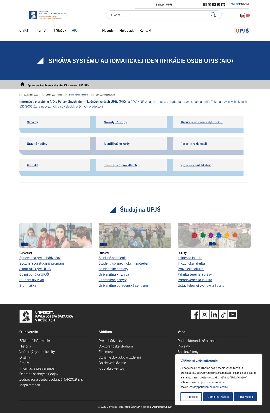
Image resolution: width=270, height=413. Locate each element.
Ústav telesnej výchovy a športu (201, 285)
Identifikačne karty (117, 143)
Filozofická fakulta (191, 263)
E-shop (160, 4)
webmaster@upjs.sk (162, 406)
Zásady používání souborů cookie (208, 387)
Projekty (184, 346)
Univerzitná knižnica (114, 274)
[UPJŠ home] (242, 30)
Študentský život (31, 279)
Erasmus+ (106, 351)
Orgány (24, 357)
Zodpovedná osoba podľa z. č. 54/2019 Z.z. (51, 379)
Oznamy (32, 122)
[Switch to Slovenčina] (243, 15)
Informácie (120, 165)
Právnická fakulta (191, 268)
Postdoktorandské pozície (197, 340)
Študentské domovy (113, 268)
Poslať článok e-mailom (78, 94)
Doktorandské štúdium (116, 346)
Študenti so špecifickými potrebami (125, 263)
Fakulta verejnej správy (195, 274)
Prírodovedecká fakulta (195, 279)
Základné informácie (34, 340)
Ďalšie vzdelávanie (112, 362)
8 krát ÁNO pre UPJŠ (35, 268)
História (25, 346)
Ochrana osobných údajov (38, 373)
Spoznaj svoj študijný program (41, 263)
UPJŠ (169, 4)
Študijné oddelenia (113, 257)
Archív (24, 362)
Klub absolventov (111, 368)
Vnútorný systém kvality (37, 351)
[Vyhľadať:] (216, 14)
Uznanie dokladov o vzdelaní (120, 357)
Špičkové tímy (188, 351)
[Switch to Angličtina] (248, 15)
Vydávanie (195, 165)
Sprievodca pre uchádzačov (39, 257)
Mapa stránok (29, 384)
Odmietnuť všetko (218, 396)
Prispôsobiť (191, 396)
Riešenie (193, 143)
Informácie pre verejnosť (37, 368)
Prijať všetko (245, 396)
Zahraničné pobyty (113, 279)
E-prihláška (27, 285)
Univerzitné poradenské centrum (123, 285)
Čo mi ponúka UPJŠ (34, 274)
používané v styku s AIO (201, 122)
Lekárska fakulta (190, 257)
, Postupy (115, 122)
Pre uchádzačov (111, 340)
